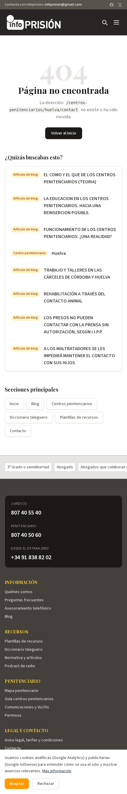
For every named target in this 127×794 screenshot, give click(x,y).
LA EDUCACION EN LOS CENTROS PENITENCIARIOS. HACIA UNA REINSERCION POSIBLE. (76, 205)
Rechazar (46, 784)
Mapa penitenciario (21, 691)
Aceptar (16, 784)
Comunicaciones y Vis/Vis (27, 707)
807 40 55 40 (26, 513)
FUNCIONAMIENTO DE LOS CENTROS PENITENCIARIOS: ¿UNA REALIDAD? (80, 233)
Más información (56, 771)
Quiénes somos (18, 592)
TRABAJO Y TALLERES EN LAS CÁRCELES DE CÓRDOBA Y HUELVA (77, 273)
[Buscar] (104, 22)
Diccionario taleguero (29, 417)
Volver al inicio (63, 133)
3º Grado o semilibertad (28, 467)
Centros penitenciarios (72, 404)
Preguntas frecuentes (24, 600)
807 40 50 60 (26, 535)
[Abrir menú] (116, 22)
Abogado (65, 467)
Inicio (14, 404)
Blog (35, 404)
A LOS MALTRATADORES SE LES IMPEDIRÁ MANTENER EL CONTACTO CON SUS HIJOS (79, 355)
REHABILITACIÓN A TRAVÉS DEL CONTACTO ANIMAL (74, 297)
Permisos (13, 715)
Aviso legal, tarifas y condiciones (34, 740)
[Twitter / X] (120, 4)
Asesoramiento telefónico (28, 608)
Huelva (59, 253)
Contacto (18, 431)
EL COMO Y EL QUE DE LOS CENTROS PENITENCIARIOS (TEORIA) (79, 178)
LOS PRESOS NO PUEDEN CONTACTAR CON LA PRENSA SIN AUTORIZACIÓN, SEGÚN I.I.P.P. (76, 324)
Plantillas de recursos (79, 417)
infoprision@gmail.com (63, 4)
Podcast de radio (20, 666)
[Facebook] (111, 4)
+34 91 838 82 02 (31, 557)
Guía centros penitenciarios (29, 699)
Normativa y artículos (23, 658)
